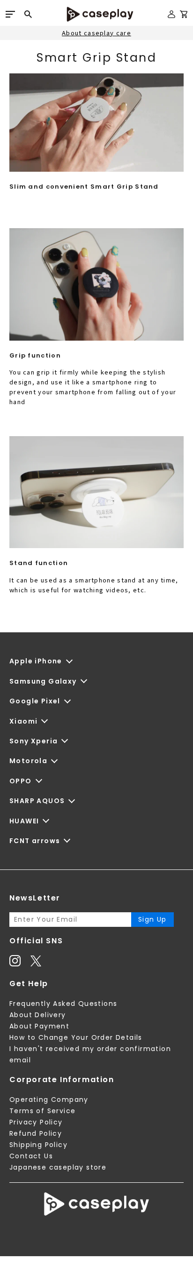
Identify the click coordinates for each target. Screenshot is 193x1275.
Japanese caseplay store (57, 1167)
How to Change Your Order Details (75, 1037)
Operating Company (49, 1099)
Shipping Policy (38, 1144)
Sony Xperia (33, 741)
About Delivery (37, 1015)
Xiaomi (23, 721)
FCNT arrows (34, 840)
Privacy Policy (36, 1122)
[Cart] (183, 15)
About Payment (39, 1026)
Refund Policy (35, 1133)
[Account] (171, 18)
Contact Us (31, 1156)
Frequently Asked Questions (63, 1003)
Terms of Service (42, 1111)
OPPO (20, 781)
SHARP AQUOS (37, 800)
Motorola (28, 760)
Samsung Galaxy (43, 681)
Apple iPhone (35, 661)
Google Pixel (34, 701)
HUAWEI (24, 821)
